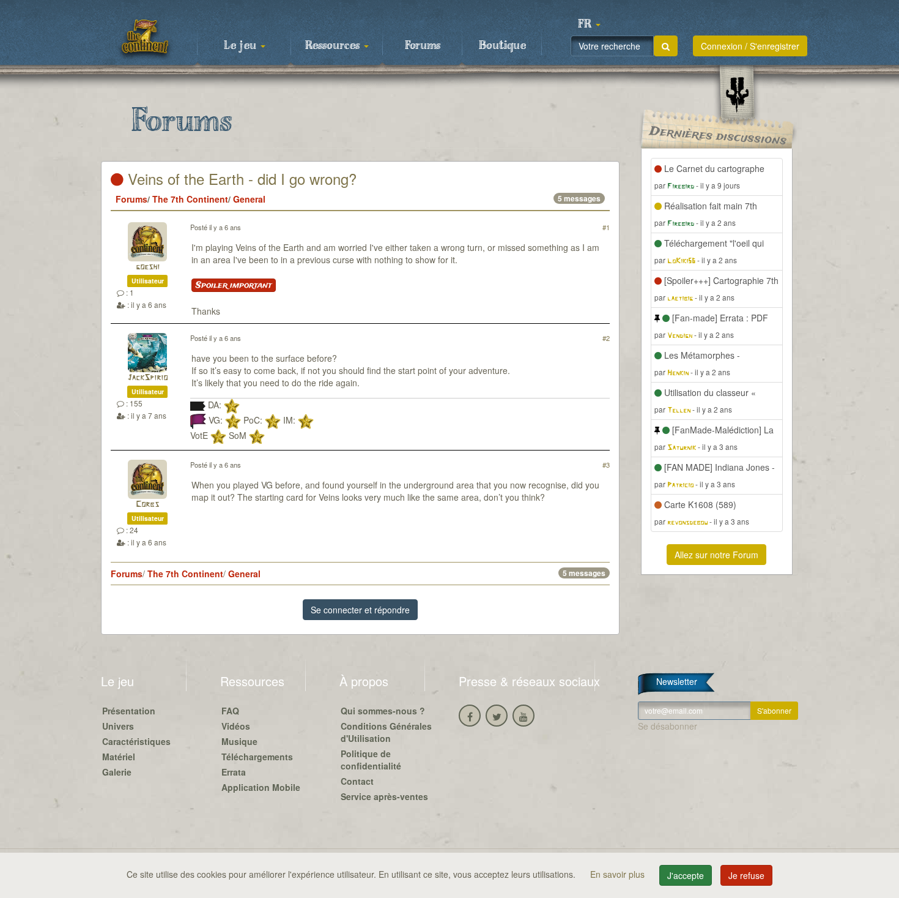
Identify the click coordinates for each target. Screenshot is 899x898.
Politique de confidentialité (371, 759)
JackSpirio (147, 378)
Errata (233, 772)
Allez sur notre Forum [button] (716, 554)
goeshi (148, 267)
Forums (422, 46)
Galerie (116, 772)
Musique (239, 741)
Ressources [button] (334, 46)
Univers (118, 726)
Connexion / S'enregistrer (750, 46)
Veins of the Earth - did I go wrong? (240, 178)
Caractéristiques (136, 741)
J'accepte (685, 875)
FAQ (230, 711)
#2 (606, 338)
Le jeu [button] (241, 46)
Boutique (502, 46)
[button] (589, 24)
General (249, 199)
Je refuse (746, 875)
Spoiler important (234, 285)
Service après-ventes (384, 796)
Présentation (128, 711)
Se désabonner (667, 726)
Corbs (147, 504)
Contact (357, 781)
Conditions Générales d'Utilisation (386, 732)
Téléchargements (257, 756)
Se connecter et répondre (360, 610)
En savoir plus (618, 874)
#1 (606, 227)
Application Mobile (260, 787)
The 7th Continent (190, 199)
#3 (606, 465)
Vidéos (235, 726)
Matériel (118, 756)
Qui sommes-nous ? (383, 711)
